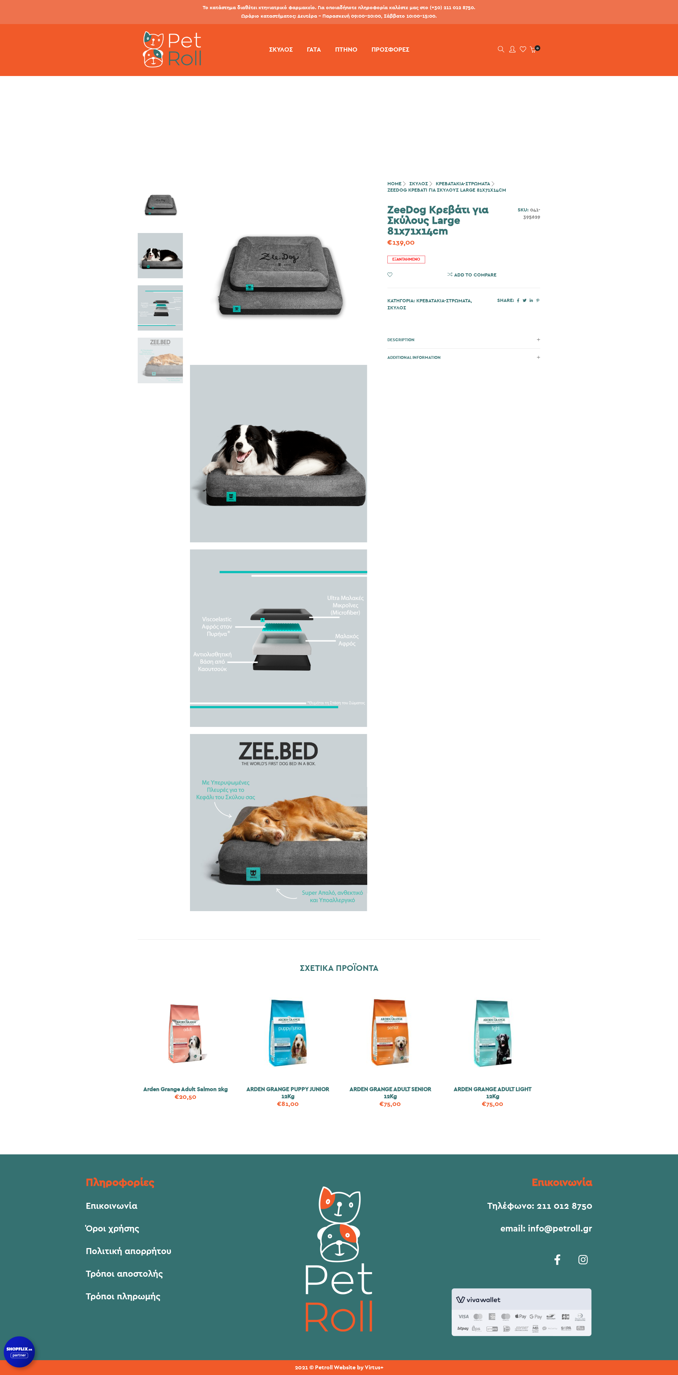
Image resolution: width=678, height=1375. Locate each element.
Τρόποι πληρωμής (123, 1297)
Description (401, 340)
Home (394, 183)
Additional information (414, 357)
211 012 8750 (564, 1206)
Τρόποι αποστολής (124, 1274)
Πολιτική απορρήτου (128, 1251)
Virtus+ (374, 1367)
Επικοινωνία (111, 1206)
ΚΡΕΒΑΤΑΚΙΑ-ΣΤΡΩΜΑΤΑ (463, 183)
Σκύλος (418, 183)
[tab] (463, 340)
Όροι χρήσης (112, 1229)
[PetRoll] (169, 65)
